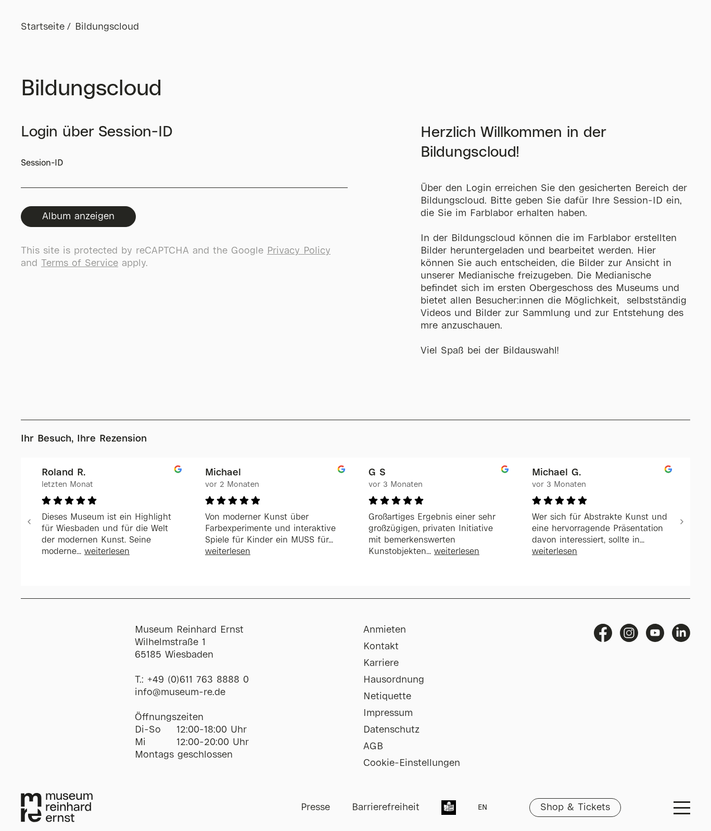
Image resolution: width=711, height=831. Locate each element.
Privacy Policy (299, 251)
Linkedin (681, 633)
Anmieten (384, 630)
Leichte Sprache (448, 808)
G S (377, 473)
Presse (315, 807)
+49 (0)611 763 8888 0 (198, 680)
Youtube (655, 633)
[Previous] (29, 521)
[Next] (682, 521)
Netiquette (387, 696)
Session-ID (42, 163)
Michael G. (556, 473)
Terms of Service (79, 263)
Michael (223, 473)
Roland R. (63, 473)
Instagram (629, 633)
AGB (373, 746)
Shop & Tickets (575, 807)
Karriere (381, 663)
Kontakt (381, 647)
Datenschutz (391, 730)
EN (482, 807)
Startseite (43, 27)
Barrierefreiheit (386, 807)
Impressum (388, 713)
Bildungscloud (107, 27)
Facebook (603, 633)
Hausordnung (393, 680)
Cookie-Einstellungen (411, 763)
